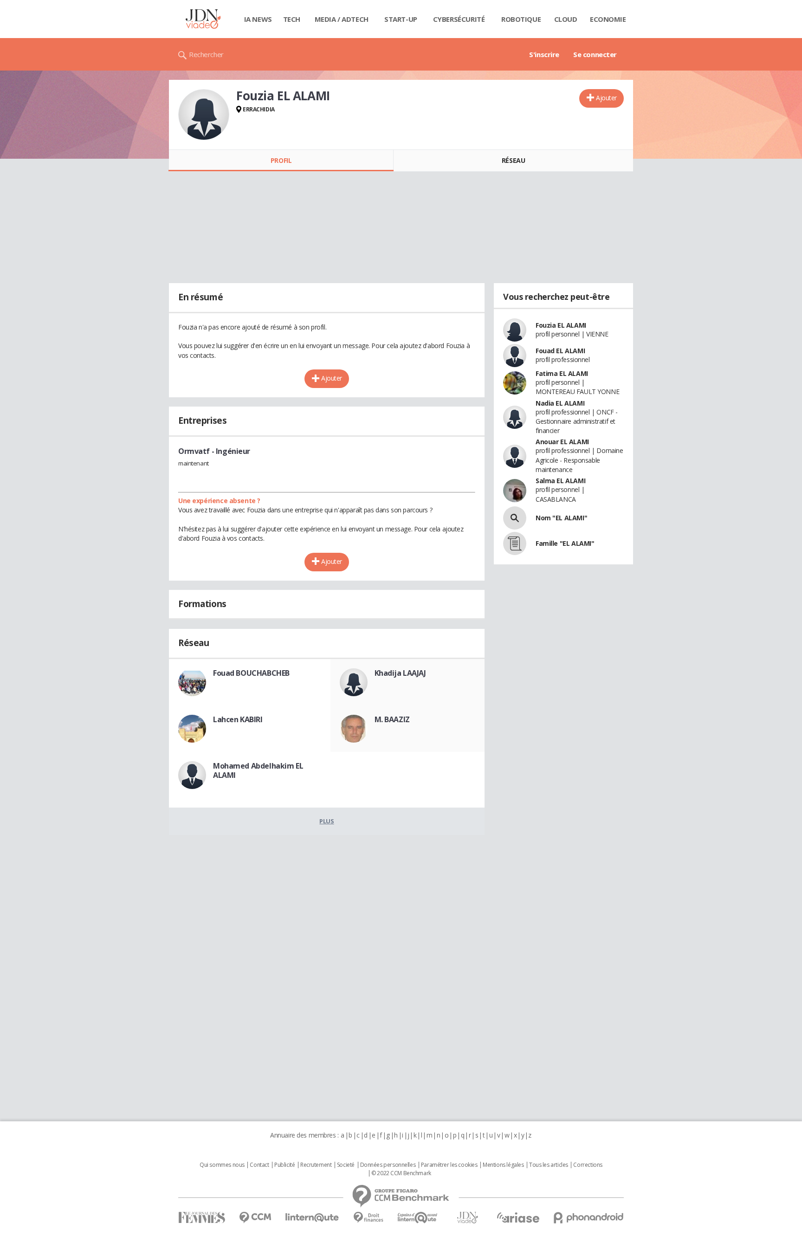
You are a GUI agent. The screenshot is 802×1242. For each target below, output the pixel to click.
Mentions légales (503, 1165)
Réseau (513, 160)
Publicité (284, 1165)
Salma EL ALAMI (560, 480)
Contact (259, 1165)
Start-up (400, 19)
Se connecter (595, 54)
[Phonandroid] (589, 1217)
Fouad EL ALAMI (560, 350)
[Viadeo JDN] (467, 1217)
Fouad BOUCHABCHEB (251, 673)
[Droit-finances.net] (368, 1217)
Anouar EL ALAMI (562, 441)
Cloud (565, 19)
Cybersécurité (459, 19)
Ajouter (606, 97)
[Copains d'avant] (418, 1217)
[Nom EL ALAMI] (514, 518)
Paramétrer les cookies (449, 1165)
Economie (608, 19)
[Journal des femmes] (201, 1217)
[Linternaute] (312, 1217)
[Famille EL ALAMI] (514, 543)
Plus (326, 821)
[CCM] (255, 1217)
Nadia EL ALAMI (560, 403)
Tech (291, 19)
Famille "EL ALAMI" (565, 543)
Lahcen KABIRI (238, 719)
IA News (258, 19)
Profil (281, 160)
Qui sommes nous (222, 1165)
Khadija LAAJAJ (400, 673)
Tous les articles (548, 1165)
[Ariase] (518, 1217)
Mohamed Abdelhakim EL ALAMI (258, 770)
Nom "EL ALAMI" (561, 517)
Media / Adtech (342, 19)
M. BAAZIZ (392, 719)
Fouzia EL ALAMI (561, 325)
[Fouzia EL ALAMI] (203, 114)
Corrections (587, 1165)
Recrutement (315, 1165)
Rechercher (206, 54)
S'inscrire (544, 54)
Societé (346, 1165)
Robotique (521, 19)
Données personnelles (388, 1165)
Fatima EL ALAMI (562, 373)
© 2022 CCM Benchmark (401, 1173)
